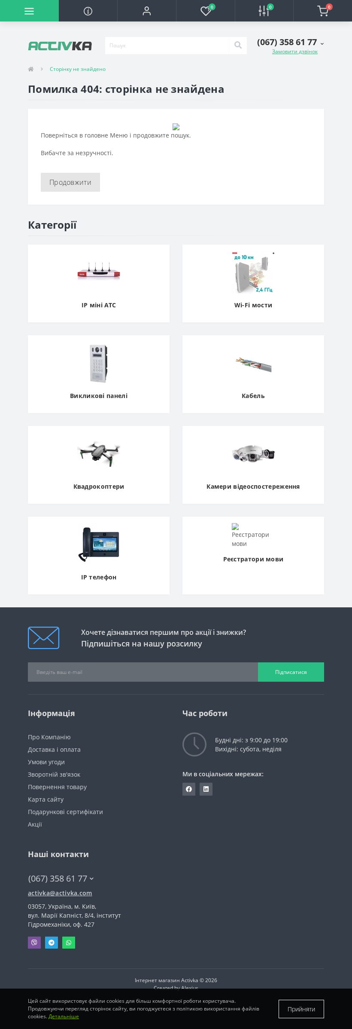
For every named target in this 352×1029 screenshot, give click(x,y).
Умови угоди (46, 762)
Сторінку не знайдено (78, 69)
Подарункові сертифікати (65, 812)
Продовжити (70, 182)
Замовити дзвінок (295, 51)
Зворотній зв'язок (54, 774)
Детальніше (64, 1016)
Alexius (189, 988)
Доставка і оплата (54, 749)
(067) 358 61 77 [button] (57, 878)
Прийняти (301, 1009)
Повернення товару (57, 787)
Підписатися (291, 672)
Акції (35, 824)
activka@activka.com (60, 893)
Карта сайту (46, 799)
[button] (146, 10)
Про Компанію (49, 737)
